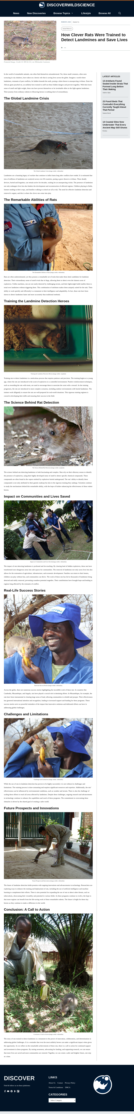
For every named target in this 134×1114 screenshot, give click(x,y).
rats (65, 47)
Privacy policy (70, 1083)
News (16, 13)
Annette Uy (76, 22)
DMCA (67, 1087)
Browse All (105, 13)
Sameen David (107, 113)
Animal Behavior (67, 28)
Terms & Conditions (56, 1087)
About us (52, 1083)
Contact (60, 1083)
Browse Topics (61, 13)
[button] (120, 13)
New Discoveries (36, 13)
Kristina (105, 131)
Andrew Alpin (106, 92)
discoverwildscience (71, 5)
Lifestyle (86, 13)
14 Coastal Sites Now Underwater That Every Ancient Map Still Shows (115, 125)
